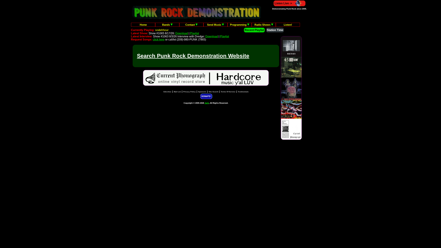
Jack (207, 103)
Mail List (177, 92)
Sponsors (202, 92)
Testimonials (243, 92)
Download (181, 33)
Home (143, 24)
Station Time (275, 30)
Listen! (288, 24)
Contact (190, 24)
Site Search (213, 92)
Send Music (214, 24)
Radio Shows (262, 24)
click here (159, 39)
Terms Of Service (228, 92)
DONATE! (206, 96)
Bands (166, 24)
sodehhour (162, 30)
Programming (238, 24)
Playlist (194, 33)
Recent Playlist (254, 30)
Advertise (167, 92)
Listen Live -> (283, 3)
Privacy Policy (189, 92)
